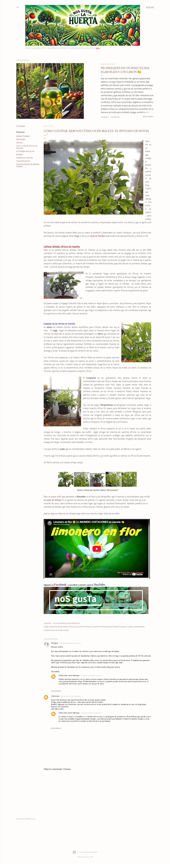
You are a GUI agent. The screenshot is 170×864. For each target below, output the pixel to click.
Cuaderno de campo (57, 48)
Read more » (148, 116)
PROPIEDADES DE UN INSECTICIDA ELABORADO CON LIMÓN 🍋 (125, 70)
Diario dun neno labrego (69, 675)
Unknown (55, 696)
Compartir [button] (105, 117)
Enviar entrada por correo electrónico (66, 623)
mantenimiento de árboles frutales (56, 630)
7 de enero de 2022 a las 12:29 (91, 713)
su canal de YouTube (52, 500)
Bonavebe (20, 139)
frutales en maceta (24, 158)
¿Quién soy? (39, 48)
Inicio (28, 48)
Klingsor (54, 643)
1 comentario (115, 117)
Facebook (60, 584)
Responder (56, 691)
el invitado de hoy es (25, 151)
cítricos (19, 142)
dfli (92, 857)
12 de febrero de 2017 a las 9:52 (91, 675)
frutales (19, 154)
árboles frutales (22, 136)
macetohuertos (23, 161)
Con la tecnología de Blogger (87, 852)
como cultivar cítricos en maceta (85, 627)
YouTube (99, 584)
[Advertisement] (97, 794)
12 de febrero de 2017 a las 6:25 (69, 643)
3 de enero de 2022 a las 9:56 (70, 696)
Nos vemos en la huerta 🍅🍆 (85, 48)
